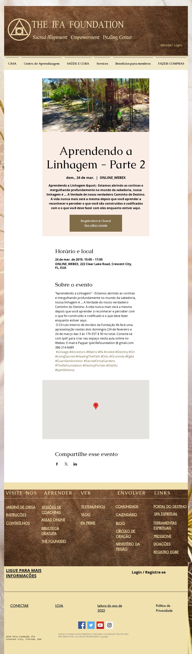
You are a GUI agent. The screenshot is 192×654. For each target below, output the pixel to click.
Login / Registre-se (149, 572)
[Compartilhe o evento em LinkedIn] (75, 464)
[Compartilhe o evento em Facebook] (57, 464)
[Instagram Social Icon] (109, 625)
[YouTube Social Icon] (100, 625)
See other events (95, 225)
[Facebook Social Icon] (82, 625)
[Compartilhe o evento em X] (66, 464)
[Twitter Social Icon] (91, 625)
